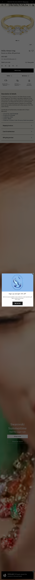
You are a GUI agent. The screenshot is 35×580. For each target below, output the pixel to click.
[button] (33, 274)
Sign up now (17, 303)
